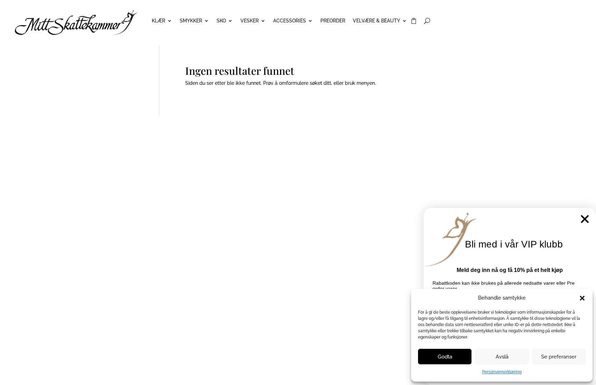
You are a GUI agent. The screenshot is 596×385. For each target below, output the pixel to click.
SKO (221, 20)
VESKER (249, 20)
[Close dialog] (585, 219)
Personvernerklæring (502, 371)
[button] (582, 298)
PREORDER (332, 20)
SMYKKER (191, 20)
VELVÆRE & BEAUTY (376, 20)
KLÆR (158, 20)
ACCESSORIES (289, 20)
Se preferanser (558, 357)
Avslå (502, 357)
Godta (445, 357)
